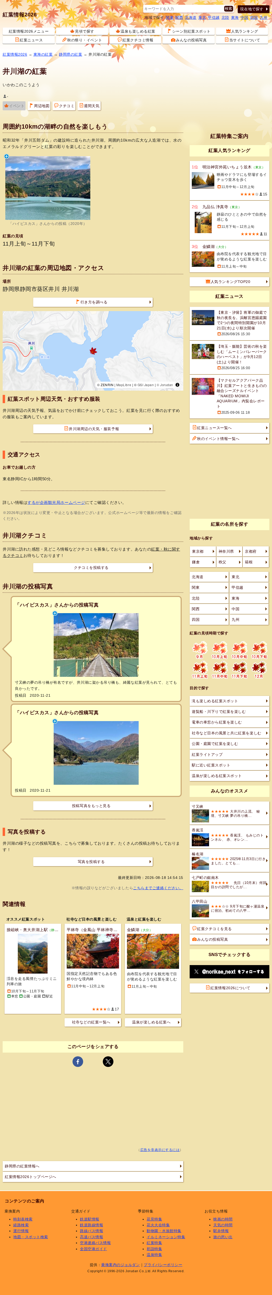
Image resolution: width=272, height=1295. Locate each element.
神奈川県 (226, 551)
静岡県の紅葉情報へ (22, 1166)
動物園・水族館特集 (164, 1231)
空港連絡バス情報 (95, 1243)
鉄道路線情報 (91, 1225)
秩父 (222, 562)
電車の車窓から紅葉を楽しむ (217, 722)
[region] (93, 351)
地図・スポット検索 (30, 1237)
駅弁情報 (221, 1231)
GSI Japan (146, 384)
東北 (202, 17)
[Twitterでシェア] (108, 1061)
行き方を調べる (94, 302)
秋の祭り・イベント (84, 40)
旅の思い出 (223, 1237)
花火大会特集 (158, 1225)
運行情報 (21, 1231)
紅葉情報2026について (230, 988)
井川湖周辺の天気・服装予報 (94, 429)
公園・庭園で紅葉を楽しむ (215, 744)
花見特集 (154, 1219)
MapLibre (123, 384)
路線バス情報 (91, 1231)
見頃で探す (84, 31)
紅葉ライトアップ (207, 754)
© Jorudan (165, 384)
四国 (254, 17)
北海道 (191, 17)
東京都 (198, 551)
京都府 (251, 551)
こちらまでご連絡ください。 (158, 888)
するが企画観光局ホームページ (56, 502)
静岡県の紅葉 (70, 54)
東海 (235, 17)
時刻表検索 (23, 1219)
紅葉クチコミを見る (214, 929)
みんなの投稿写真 (191, 40)
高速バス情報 (91, 1237)
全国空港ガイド (93, 1249)
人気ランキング (244, 31)
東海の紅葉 (43, 54)
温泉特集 (154, 1255)
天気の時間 (223, 1225)
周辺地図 (41, 106)
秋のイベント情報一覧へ (218, 439)
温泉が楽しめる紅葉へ (151, 1022)
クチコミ (66, 106)
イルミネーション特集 (166, 1237)
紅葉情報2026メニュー (29, 31)
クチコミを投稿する (91, 567)
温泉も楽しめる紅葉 (138, 31)
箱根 (249, 562)
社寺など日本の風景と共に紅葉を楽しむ (226, 733)
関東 (169, 17)
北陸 (225, 17)
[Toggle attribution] (177, 385)
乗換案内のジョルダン (120, 1265)
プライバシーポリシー (163, 1265)
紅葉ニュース (31, 40)
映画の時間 (223, 1219)
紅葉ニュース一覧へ (214, 428)
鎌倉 (196, 562)
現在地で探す (251, 9)
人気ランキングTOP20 (230, 282)
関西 (179, 17)
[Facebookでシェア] (78, 1061)
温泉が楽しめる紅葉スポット (217, 776)
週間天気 (91, 106)
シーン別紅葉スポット (191, 31)
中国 (244, 17)
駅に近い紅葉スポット (211, 765)
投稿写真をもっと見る (91, 806)
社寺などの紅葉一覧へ (91, 1022)
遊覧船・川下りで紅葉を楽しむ (219, 711)
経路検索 (21, 1225)
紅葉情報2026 (20, 15)
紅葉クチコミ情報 (137, 40)
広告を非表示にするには (160, 1150)
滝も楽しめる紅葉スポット (215, 701)
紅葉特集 (154, 1243)
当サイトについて (244, 40)
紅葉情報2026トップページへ (30, 1177)
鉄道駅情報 (89, 1219)
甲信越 (214, 17)
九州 (263, 17)
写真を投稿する (91, 862)
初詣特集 (154, 1249)
